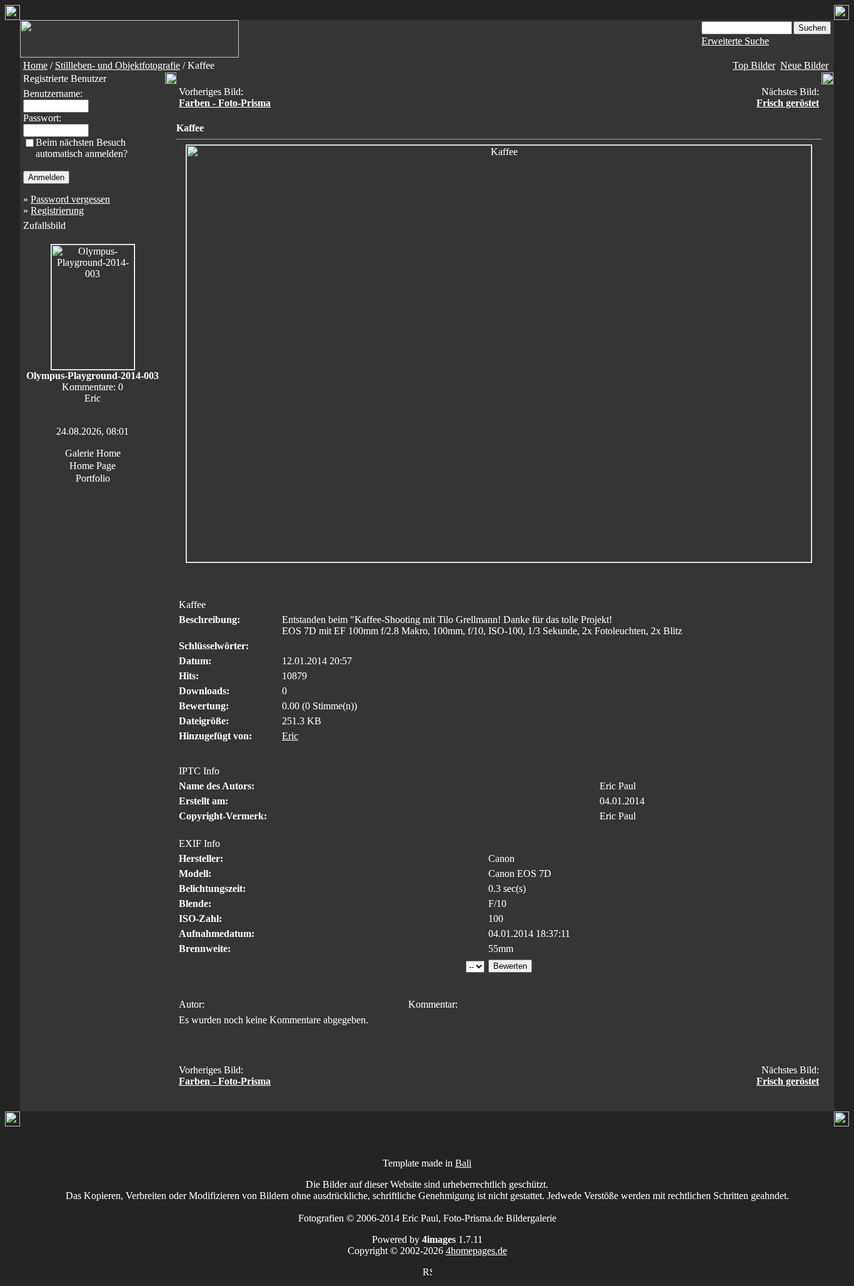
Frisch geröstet (787, 103)
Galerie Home (93, 453)
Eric (290, 736)
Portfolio (93, 478)
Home (35, 65)
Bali (463, 1163)
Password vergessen (70, 199)
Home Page (92, 465)
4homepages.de (476, 1250)
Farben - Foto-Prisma (225, 103)
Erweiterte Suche (735, 41)
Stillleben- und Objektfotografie (117, 65)
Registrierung (57, 210)
